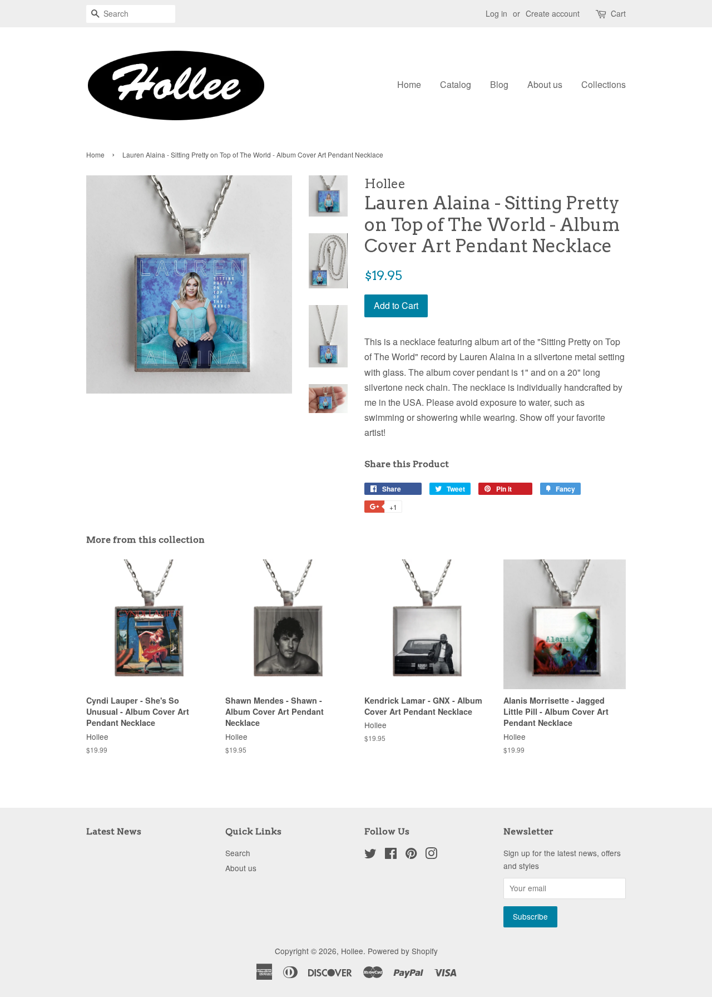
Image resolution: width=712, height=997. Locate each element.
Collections (603, 84)
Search (237, 852)
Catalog (455, 84)
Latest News (113, 831)
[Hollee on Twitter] (370, 855)
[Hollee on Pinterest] (411, 855)
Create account (553, 13)
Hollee (352, 950)
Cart (618, 13)
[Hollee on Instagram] (431, 855)
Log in (496, 13)
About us (544, 84)
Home (409, 84)
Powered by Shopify (403, 950)
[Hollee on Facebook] (390, 855)
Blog (499, 84)
